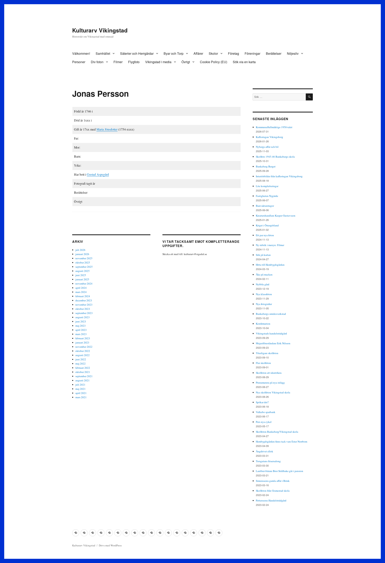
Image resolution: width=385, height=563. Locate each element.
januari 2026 (82, 254)
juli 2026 (80, 250)
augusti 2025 (82, 271)
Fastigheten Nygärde (267, 196)
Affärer (198, 53)
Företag (233, 53)
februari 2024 (82, 296)
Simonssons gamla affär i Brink (273, 481)
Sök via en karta (244, 62)
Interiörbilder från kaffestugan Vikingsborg (279, 176)
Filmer (118, 62)
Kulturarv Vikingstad (100, 30)
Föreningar (252, 53)
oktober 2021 (82, 372)
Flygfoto (134, 62)
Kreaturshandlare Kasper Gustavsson (275, 215)
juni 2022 (80, 359)
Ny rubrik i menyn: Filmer (270, 245)
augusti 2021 (82, 380)
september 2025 (84, 266)
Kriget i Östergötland (267, 225)
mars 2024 (81, 292)
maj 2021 (80, 389)
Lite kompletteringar (267, 186)
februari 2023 (82, 338)
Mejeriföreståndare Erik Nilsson (273, 343)
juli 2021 (80, 384)
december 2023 (83, 300)
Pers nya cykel (264, 422)
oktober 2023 (82, 309)
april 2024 (81, 288)
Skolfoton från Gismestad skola (273, 490)
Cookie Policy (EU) (213, 62)
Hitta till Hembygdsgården (270, 264)
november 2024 (83, 283)
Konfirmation (263, 323)
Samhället (103, 53)
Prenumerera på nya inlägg (270, 382)
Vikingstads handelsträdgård (271, 333)
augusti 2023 (82, 317)
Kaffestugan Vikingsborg (269, 137)
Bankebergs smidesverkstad (271, 314)
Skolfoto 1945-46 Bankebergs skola (275, 156)
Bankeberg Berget (266, 166)
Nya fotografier (264, 304)
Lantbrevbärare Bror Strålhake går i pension (279, 471)
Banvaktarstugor (265, 206)
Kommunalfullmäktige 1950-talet (274, 127)
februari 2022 (82, 368)
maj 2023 (80, 325)
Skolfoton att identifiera (269, 373)
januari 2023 (82, 342)
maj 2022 (80, 363)
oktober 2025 (82, 262)
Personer (78, 62)
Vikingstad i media (158, 62)
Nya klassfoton (264, 294)
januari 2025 (82, 279)
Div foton (97, 62)
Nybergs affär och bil (267, 147)
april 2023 (81, 330)
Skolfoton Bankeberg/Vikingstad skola (277, 431)
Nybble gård (262, 284)
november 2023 (83, 304)
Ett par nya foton (265, 235)
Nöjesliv (293, 53)
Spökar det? (262, 402)
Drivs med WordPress (110, 545)
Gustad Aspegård (98, 174)
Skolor (213, 53)
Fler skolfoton (263, 363)
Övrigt (185, 62)
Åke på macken (264, 274)
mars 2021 (81, 397)
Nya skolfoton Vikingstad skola (273, 392)
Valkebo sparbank (265, 412)
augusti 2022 (82, 355)
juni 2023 (80, 321)
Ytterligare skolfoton (267, 353)
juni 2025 (80, 275)
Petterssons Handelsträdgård (271, 500)
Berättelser (273, 53)
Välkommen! (81, 53)
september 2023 (84, 313)
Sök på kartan (263, 255)
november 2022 (83, 346)
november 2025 (83, 258)
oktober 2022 (82, 351)
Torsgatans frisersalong (268, 461)
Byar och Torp (173, 53)
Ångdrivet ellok (264, 451)
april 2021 (81, 393)
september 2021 (84, 376)
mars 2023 (81, 334)
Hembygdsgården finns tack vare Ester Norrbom (281, 441)
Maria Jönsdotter (107, 129)
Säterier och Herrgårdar (137, 53)
